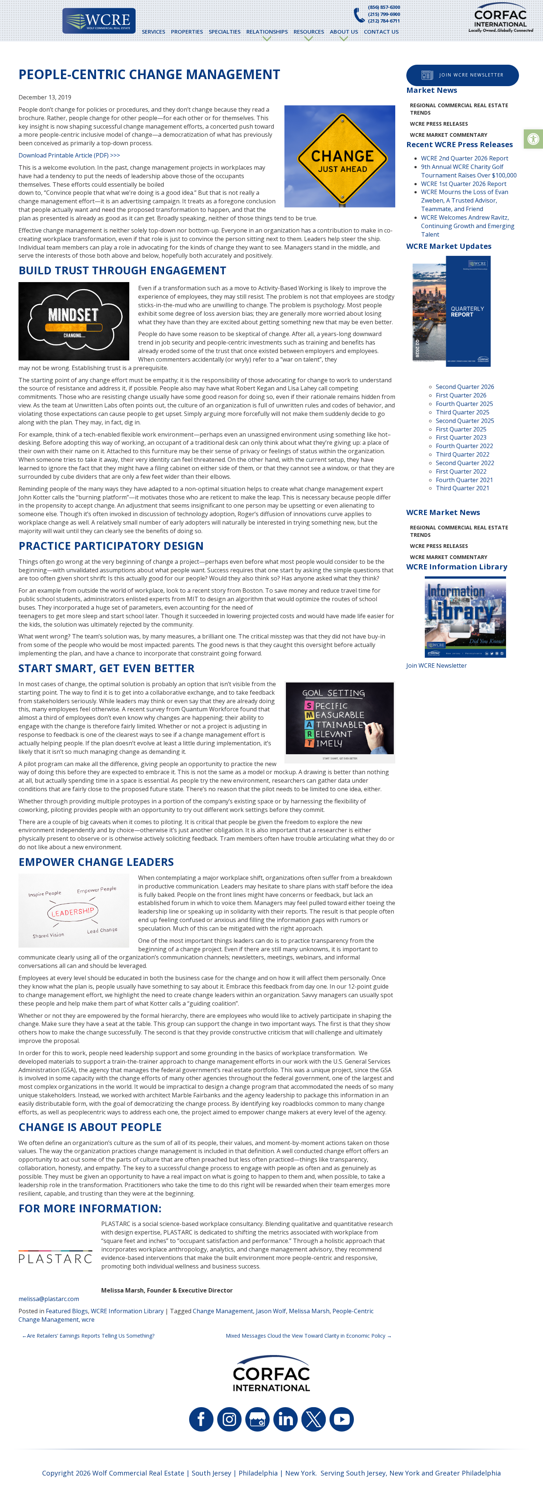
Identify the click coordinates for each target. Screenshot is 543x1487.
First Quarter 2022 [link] (461, 471)
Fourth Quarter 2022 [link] (464, 446)
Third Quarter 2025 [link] (462, 412)
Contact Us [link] (381, 31)
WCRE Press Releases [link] (439, 123)
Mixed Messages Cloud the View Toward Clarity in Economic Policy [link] (305, 1335)
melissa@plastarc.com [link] (48, 1299)
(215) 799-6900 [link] (384, 14)
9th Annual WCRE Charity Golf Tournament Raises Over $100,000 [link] (469, 171)
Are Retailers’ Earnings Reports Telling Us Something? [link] (90, 1335)
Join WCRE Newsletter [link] (472, 75)
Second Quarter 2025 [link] (465, 421)
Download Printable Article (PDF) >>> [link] (69, 155)
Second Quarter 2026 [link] (465, 387)
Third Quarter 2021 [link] (462, 488)
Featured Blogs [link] (67, 1311)
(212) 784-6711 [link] (384, 20)
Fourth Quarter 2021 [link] (464, 480)
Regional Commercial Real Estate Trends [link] (459, 109)
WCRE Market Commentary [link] (448, 134)
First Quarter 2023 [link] (461, 437)
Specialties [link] (224, 31)
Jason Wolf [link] (271, 1311)
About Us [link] (344, 31)
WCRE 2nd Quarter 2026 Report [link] (464, 158)
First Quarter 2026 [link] (461, 395)
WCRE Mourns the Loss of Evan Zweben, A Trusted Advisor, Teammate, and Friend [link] (464, 200)
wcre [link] (88, 1319)
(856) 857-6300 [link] (384, 7)
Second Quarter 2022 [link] (465, 463)
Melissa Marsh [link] (309, 1311)
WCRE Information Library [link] (127, 1311)
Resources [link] (309, 31)
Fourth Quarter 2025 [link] (464, 404)
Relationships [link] (267, 31)
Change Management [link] (223, 1311)
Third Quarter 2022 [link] (462, 454)
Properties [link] (187, 31)
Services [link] (153, 31)
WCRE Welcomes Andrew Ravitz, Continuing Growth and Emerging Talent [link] (468, 225)
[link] (533, 139)
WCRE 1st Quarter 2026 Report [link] (463, 184)
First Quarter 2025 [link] (461, 429)
